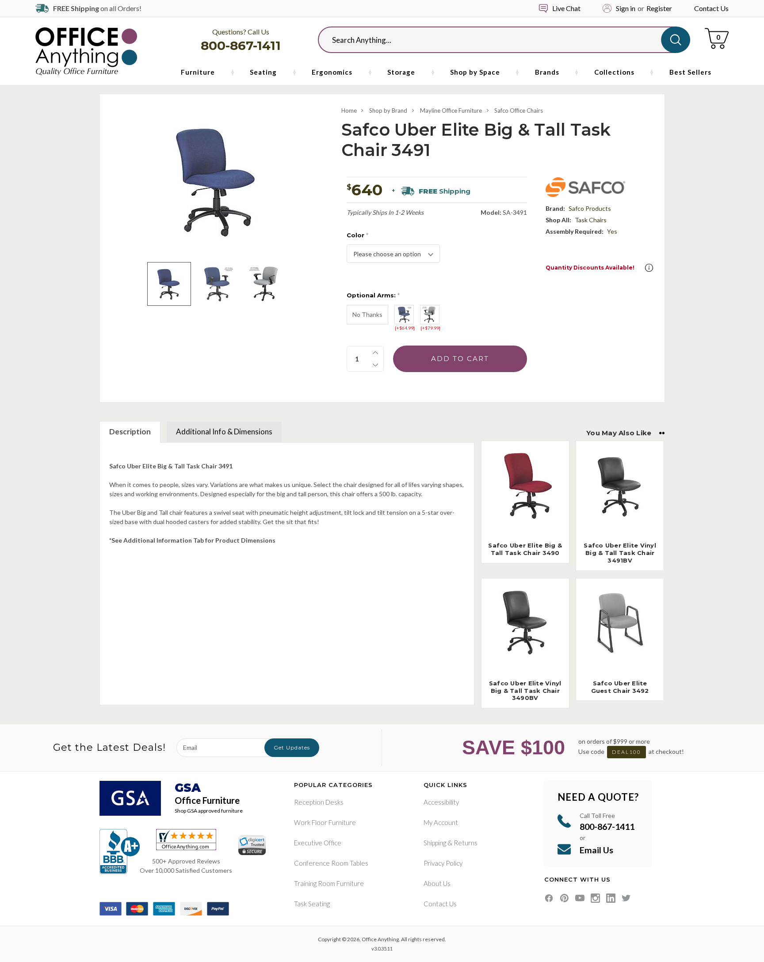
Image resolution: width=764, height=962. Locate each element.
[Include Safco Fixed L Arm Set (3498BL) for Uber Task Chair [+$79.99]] (429, 314)
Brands (547, 72)
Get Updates (292, 747)
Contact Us (711, 8)
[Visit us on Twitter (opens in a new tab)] (626, 898)
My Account (441, 822)
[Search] (675, 40)
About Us (437, 883)
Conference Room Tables (331, 863)
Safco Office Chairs (518, 110)
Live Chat (566, 8)
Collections (614, 72)
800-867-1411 (241, 45)
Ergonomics (332, 72)
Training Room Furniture (329, 883)
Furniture (198, 72)
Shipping (435, 843)
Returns (466, 843)
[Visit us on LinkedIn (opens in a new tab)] (610, 898)
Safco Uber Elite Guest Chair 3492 (620, 687)
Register (659, 8)
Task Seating (312, 904)
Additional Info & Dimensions (224, 431)
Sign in (625, 8)
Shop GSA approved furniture (209, 810)
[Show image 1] (169, 284)
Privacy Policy (443, 863)
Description (130, 431)
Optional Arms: (373, 295)
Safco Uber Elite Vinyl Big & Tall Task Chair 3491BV (620, 553)
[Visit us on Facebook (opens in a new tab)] (549, 898)
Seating (263, 72)
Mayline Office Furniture (451, 110)
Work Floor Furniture (325, 822)
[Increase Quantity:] (375, 352)
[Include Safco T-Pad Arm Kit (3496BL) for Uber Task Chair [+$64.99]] (404, 314)
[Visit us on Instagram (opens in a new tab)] (595, 898)
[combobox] (497, 40)
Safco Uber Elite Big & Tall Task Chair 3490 (525, 549)
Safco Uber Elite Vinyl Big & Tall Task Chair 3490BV (525, 691)
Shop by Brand (388, 110)
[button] (649, 268)
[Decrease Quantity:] (375, 365)
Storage (401, 72)
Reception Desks (319, 802)
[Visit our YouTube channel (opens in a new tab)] (579, 898)
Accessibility (441, 802)
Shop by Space (475, 72)
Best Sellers (690, 72)
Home (349, 110)
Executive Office (317, 843)
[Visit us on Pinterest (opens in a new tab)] (564, 898)
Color (357, 235)
